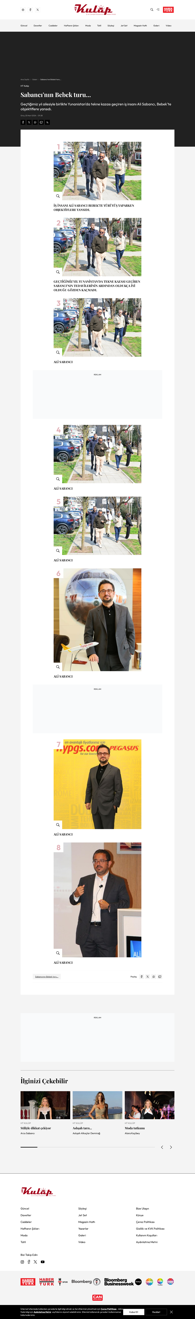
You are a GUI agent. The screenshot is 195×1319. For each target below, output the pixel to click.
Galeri (156, 25)
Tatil (99, 25)
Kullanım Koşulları (146, 1235)
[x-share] (29, 122)
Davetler (38, 25)
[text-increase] (47, 122)
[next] (170, 1147)
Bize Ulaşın (142, 1208)
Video (168, 25)
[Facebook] (29, 1262)
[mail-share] (41, 122)
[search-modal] (152, 9)
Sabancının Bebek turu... (46, 976)
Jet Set (124, 25)
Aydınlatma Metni (147, 1242)
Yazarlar (83, 1228)
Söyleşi (111, 25)
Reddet (156, 1312)
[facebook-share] (23, 122)
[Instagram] (22, 1262)
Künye (140, 1215)
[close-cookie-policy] (171, 1312)
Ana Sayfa (25, 79)
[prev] (162, 1147)
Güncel (24, 25)
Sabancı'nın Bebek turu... (50, 79)
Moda (88, 25)
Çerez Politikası (145, 1222)
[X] (35, 1262)
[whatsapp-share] (35, 122)
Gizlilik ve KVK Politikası (150, 1228)
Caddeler (53, 25)
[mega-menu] (158, 9)
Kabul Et (133, 1312)
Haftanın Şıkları (71, 25)
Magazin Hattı (140, 25)
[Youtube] (42, 1262)
